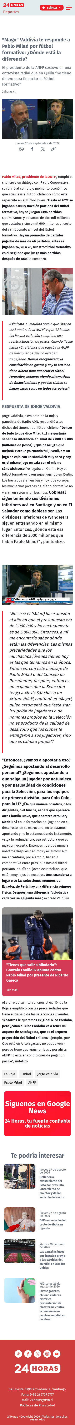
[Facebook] (32, 149)
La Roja (9, 1073)
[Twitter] (43, 149)
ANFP (32, 1082)
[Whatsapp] (21, 149)
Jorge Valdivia (47, 1073)
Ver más (12, 990)
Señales (52, 7)
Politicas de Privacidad (37, 1405)
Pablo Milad (13, 1082)
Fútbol (26, 1073)
